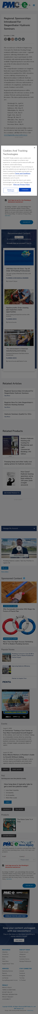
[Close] (34, 148)
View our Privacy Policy (21, 185)
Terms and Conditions (22, 173)
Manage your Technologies (10, 190)
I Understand (25, 189)
